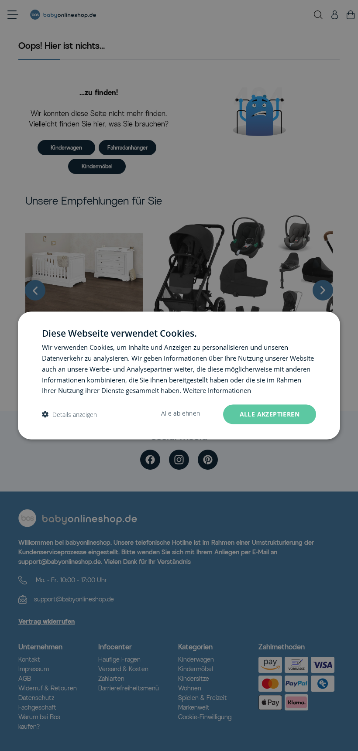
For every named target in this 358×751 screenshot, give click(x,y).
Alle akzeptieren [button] (269, 414)
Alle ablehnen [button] (180, 413)
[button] (69, 415)
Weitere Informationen (217, 390)
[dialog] (179, 376)
